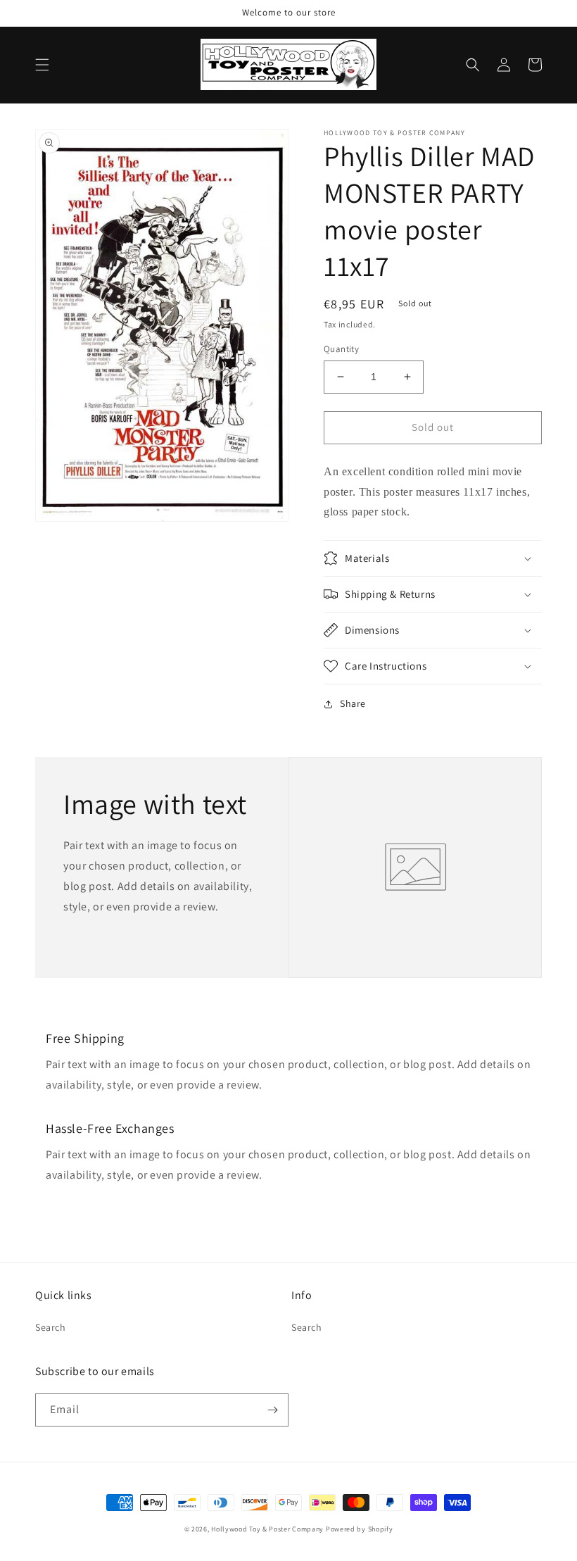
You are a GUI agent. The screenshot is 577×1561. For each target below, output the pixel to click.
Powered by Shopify (359, 1529)
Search (50, 1327)
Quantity (341, 349)
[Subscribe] (272, 1410)
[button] (42, 64)
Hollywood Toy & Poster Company (267, 1529)
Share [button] (353, 703)
